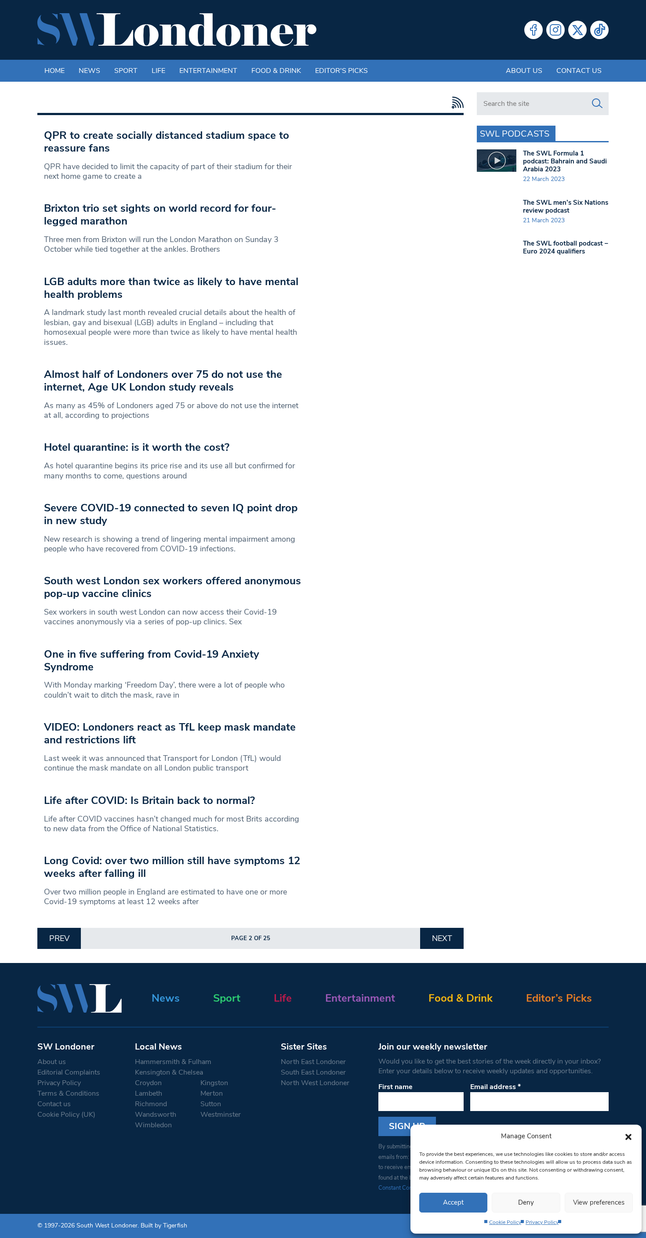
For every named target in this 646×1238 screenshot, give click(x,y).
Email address (495, 1086)
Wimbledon (153, 1125)
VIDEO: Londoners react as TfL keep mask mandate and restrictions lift (170, 733)
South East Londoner (313, 1072)
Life (158, 71)
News (89, 71)
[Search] (597, 103)
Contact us (579, 71)
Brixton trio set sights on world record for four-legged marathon (160, 214)
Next (442, 938)
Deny (526, 1202)
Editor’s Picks (559, 998)
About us (524, 71)
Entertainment (208, 71)
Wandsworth (155, 1114)
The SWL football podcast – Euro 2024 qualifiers (565, 247)
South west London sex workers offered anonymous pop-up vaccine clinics (172, 587)
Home (54, 71)
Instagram (555, 30)
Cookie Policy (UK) (66, 1114)
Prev (59, 938)
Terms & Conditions (68, 1093)
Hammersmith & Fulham (173, 1062)
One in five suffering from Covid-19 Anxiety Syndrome (151, 660)
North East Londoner (313, 1062)
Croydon (148, 1083)
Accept (453, 1202)
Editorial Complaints (68, 1072)
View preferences (598, 1202)
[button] (628, 1136)
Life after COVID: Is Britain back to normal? (149, 800)
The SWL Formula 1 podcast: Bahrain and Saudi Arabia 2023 (565, 161)
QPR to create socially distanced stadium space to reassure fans (166, 141)
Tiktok (599, 30)
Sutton (210, 1104)
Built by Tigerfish (164, 1225)
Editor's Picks (341, 71)
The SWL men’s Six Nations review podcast (565, 206)
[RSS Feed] (455, 102)
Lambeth (148, 1093)
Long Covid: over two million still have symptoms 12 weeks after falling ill (172, 867)
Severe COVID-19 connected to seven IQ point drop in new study (171, 514)
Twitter (577, 30)
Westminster (220, 1114)
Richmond (151, 1104)
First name (395, 1086)
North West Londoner (315, 1083)
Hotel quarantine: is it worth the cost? (136, 447)
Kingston (214, 1083)
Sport (126, 71)
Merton (211, 1093)
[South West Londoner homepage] (176, 30)
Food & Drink (276, 71)
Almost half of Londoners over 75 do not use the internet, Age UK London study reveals (163, 380)
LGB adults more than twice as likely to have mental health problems (171, 288)
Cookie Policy (505, 1222)
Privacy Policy (542, 1222)
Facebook (533, 30)
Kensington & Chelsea (169, 1072)
